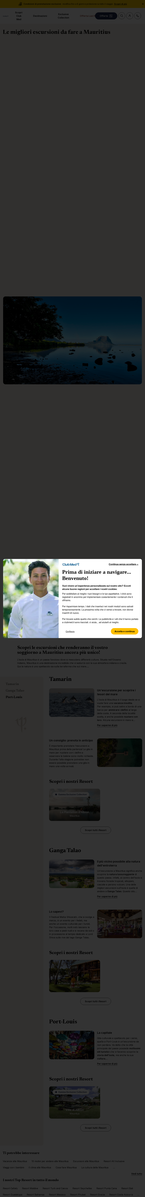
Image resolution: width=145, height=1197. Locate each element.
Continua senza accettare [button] (123, 564)
